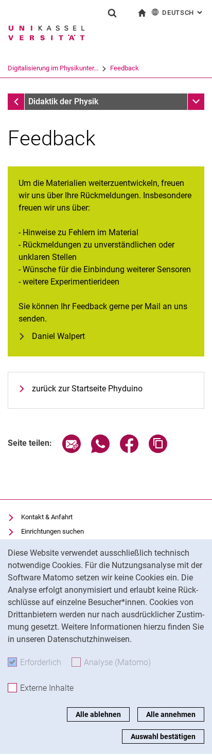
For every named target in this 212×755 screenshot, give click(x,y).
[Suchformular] (112, 13)
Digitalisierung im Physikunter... (53, 68)
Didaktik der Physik (63, 101)
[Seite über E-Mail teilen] (71, 450)
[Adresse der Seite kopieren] (158, 450)
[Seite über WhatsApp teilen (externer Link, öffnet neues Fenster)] (100, 450)
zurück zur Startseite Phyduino (87, 388)
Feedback (124, 68)
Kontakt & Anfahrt (47, 517)
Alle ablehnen (98, 714)
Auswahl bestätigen (163, 736)
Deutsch (183, 12)
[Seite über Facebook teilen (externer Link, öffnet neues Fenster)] (129, 450)
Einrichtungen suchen (52, 531)
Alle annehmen (171, 714)
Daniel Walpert (58, 336)
